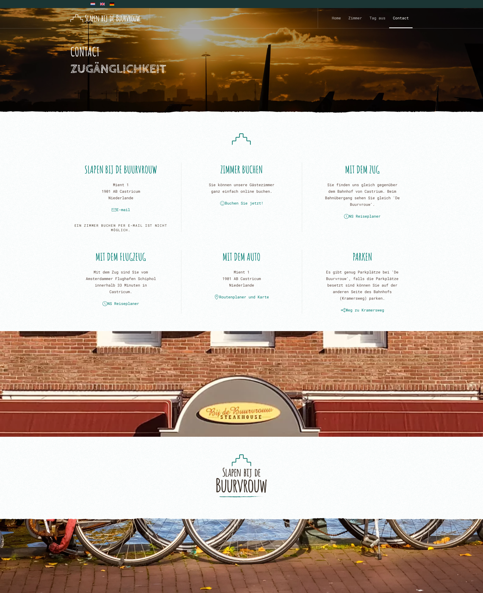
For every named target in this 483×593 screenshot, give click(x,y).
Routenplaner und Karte (244, 296)
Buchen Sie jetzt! (244, 203)
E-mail (123, 209)
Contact (401, 17)
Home (336, 17)
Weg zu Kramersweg (365, 309)
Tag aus (377, 17)
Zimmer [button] (355, 17)
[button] (241, 554)
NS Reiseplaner (365, 216)
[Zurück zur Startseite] (105, 18)
